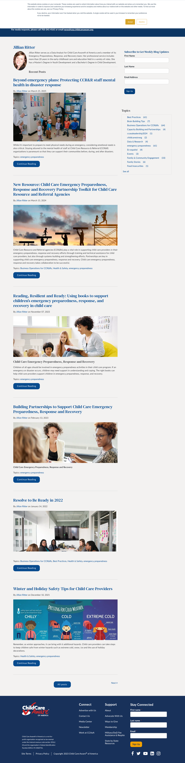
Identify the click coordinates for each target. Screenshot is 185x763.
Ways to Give (111, 722)
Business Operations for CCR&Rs (36, 268)
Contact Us (84, 716)
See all (126, 171)
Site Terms (26, 754)
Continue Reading (26, 164)
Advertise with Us (87, 710)
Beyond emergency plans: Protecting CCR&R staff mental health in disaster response (64, 82)
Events (132, 154)
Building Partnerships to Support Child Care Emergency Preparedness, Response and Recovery (63, 409)
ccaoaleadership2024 (139, 133)
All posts (62, 684)
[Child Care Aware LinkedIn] (152, 753)
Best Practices (59, 561)
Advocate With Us (114, 716)
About (108, 710)
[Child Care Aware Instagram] (159, 753)
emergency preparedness (32, 157)
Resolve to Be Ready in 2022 (38, 500)
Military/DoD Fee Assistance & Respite (115, 734)
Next (113, 683)
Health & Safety (60, 268)
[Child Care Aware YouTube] (145, 753)
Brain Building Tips (138, 121)
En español (134, 150)
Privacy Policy (42, 754)
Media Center (85, 722)
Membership (111, 727)
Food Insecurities (137, 166)
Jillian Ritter (21, 91)
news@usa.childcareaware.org (78, 30)
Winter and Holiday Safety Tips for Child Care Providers (62, 588)
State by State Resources (111, 742)
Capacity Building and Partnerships (146, 129)
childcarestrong (137, 138)
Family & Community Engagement (146, 158)
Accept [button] (130, 22)
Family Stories (136, 162)
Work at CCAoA (86, 733)
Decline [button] (142, 22)
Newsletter (84, 727)
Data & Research (137, 142)
